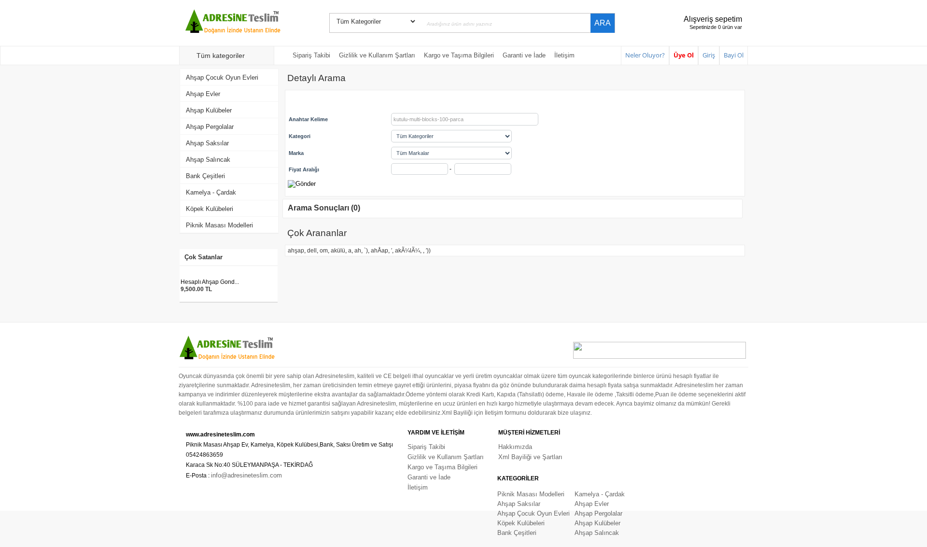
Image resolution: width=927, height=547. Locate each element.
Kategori (299, 136)
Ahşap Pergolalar (210, 127)
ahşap (296, 250)
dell (312, 250)
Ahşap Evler (203, 94)
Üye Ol (684, 55)
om (324, 250)
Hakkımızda (515, 446)
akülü (338, 250)
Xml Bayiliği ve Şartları (530, 457)
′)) (428, 250)
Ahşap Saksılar (207, 143)
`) (366, 250)
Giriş (708, 55)
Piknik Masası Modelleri (219, 225)
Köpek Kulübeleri (209, 209)
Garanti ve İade (524, 55)
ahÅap (379, 250)
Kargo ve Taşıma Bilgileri (459, 55)
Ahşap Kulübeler (209, 110)
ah (357, 250)
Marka (296, 153)
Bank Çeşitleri (205, 176)
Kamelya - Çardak (211, 192)
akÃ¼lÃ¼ (407, 250)
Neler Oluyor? (645, 55)
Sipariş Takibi (311, 55)
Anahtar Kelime (308, 119)
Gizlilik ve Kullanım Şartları (377, 55)
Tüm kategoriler (221, 55)
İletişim (564, 55)
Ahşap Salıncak (208, 159)
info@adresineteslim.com (246, 475)
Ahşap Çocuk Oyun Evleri (222, 77)
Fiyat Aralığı (304, 169)
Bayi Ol (734, 55)
